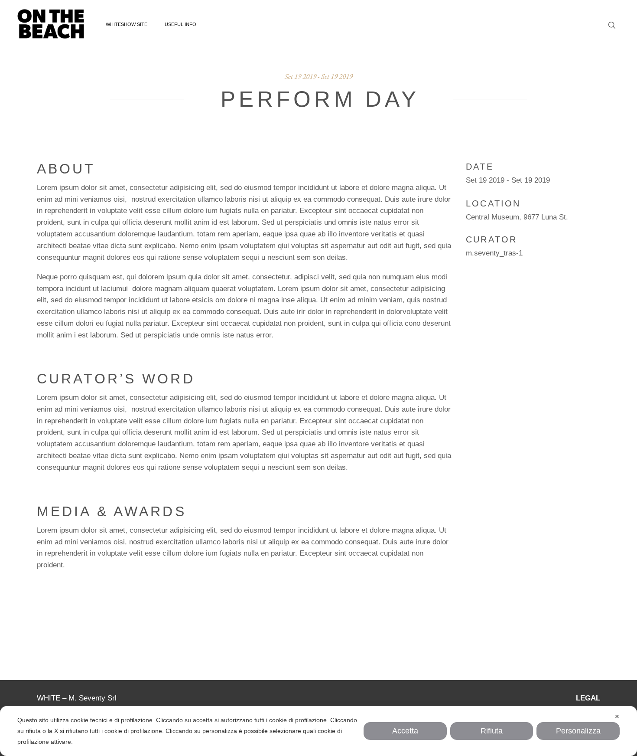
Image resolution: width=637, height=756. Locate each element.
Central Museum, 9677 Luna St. (517, 217)
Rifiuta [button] (492, 731)
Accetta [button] (405, 731)
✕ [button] (617, 716)
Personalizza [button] (578, 731)
